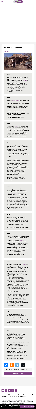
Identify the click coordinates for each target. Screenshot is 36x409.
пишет (8, 180)
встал (24, 264)
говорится (9, 173)
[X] (24, 365)
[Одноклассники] (12, 365)
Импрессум (5, 394)
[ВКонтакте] (6, 365)
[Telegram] (18, 365)
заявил (27, 356)
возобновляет (15, 100)
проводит (21, 240)
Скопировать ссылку (18, 373)
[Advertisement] (18, 23)
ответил (9, 191)
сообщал (16, 152)
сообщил (24, 80)
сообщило (16, 126)
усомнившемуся (14, 193)
